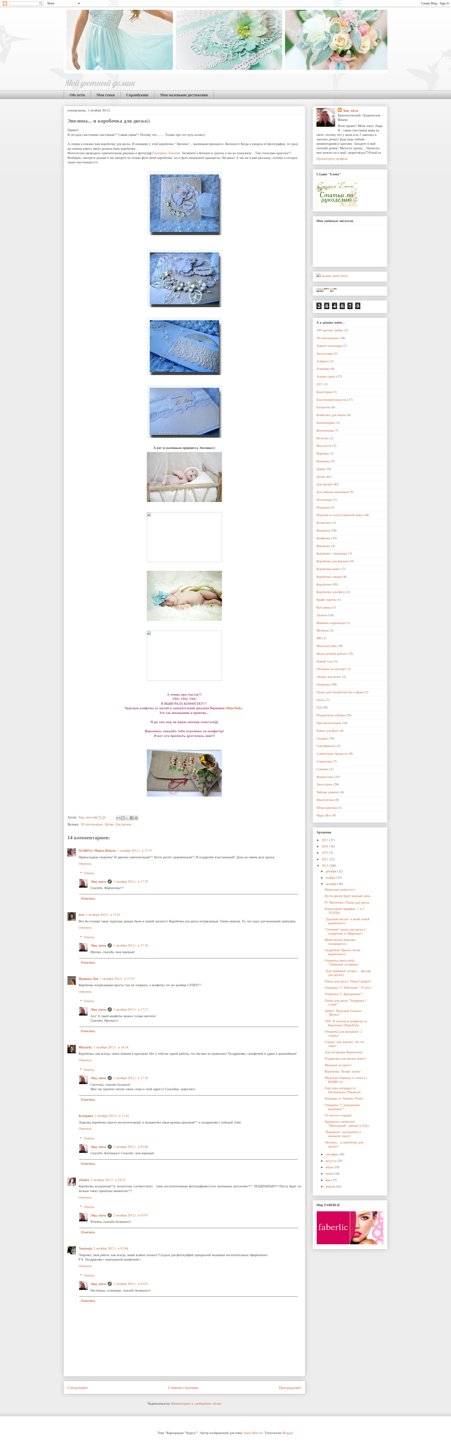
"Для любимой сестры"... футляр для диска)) (348, 973)
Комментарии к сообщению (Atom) (196, 1403)
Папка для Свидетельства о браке (339, 692)
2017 (325, 840)
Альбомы (322, 368)
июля (330, 1167)
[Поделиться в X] (127, 818)
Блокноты (323, 407)
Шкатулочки (325, 800)
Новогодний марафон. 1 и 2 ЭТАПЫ (344, 910)
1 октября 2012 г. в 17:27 (130, 1009)
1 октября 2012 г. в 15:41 (103, 914)
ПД (318, 707)
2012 (325, 865)
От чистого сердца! (338, 1115)
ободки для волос (328, 676)
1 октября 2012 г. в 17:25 (130, 881)
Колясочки (323, 522)
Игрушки (323, 507)
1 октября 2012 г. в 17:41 (111, 1115)
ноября (331, 877)
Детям (109, 824)
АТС (319, 384)
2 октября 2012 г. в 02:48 (110, 1248)
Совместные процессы (332, 753)
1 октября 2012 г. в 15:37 (134, 850)
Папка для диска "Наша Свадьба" (348, 981)
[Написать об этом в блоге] (123, 818)
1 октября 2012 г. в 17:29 (130, 1078)
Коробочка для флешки (332, 561)
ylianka (84, 1179)
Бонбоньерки (325, 422)
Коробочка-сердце (329, 576)
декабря (331, 871)
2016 (325, 846)
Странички (324, 761)
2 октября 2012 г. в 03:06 (130, 1146)
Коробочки (324, 584)
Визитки (322, 438)
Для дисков (123, 824)
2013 (325, 859)
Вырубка (322, 453)
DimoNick (234, 708)
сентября (332, 1154)
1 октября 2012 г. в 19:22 (108, 1179)
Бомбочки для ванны (331, 415)
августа (331, 1160)
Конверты (323, 530)
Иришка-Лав (88, 978)
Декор (320, 469)
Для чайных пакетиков (332, 492)
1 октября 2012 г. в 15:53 (117, 978)
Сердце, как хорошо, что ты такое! (344, 1043)
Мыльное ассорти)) (338, 1065)
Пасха (320, 700)
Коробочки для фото (330, 592)
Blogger (287, 1432)
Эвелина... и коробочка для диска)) (344, 1144)
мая (328, 1180)
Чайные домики (327, 792)
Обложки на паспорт (331, 669)
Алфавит (322, 361)
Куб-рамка (323, 607)
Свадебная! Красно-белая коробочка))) (342, 952)
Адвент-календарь (329, 345)
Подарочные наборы (330, 715)
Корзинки (323, 546)
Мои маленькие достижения (184, 94)
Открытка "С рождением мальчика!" (342, 1107)
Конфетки (323, 538)
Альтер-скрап (325, 376)
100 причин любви (329, 330)
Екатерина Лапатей (166, 153)
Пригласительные (328, 723)
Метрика (322, 630)
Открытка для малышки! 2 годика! (343, 1033)
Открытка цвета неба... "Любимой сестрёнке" (342, 962)
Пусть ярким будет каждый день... (349, 896)
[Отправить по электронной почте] (118, 818)
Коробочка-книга (328, 569)
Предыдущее (290, 1387)
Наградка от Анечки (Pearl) (344, 1098)
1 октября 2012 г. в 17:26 (130, 945)
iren (81, 914)
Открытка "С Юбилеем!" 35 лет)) (348, 987)
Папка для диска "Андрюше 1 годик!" (346, 1002)
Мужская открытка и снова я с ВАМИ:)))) (346, 1079)
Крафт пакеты (326, 599)
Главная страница (183, 1387)
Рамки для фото (327, 730)
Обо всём (77, 94)
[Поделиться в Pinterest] (136, 818)
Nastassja (85, 1248)
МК (318, 638)
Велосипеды (325, 430)
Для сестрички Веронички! (344, 1052)
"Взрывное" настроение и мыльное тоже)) (343, 1134)
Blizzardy (85, 1047)
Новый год (324, 661)
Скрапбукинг (137, 94)
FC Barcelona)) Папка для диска (347, 902)
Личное (321, 615)
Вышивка (323, 461)
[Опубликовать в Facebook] (131, 818)
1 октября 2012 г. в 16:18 (110, 1047)
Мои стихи (106, 94)
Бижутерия (324, 392)
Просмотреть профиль (332, 158)
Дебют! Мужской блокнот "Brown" (343, 1013)
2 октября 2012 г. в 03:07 (130, 1215)
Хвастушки (324, 784)
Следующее (77, 1387)
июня (330, 1173)
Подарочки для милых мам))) (345, 1058)
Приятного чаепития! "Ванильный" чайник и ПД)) (347, 1123)
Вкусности (323, 445)
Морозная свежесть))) (340, 889)
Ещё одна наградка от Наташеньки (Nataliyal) (343, 1090)
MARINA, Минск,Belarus (97, 850)
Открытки (323, 684)
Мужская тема (326, 646)
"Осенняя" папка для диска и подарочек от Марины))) (345, 931)
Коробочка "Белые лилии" (343, 1071)
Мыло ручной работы (331, 653)
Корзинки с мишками (331, 553)
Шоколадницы (326, 807)
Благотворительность (331, 399)
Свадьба (322, 738)
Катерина (86, 1115)
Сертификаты (325, 746)
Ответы (89, 873)
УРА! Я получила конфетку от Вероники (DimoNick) (346, 1023)
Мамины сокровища (330, 623)
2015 (325, 852)
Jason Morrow (253, 1432)
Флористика (324, 777)
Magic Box (323, 815)
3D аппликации (91, 824)
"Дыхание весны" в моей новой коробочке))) (347, 921)
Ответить (85, 863)
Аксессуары (324, 353)
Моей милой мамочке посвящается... (340, 941)
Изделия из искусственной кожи (339, 515)
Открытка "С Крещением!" (344, 994)
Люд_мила (86, 817)
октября (331, 884)
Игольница (324, 499)
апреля (331, 1186)
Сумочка (322, 769)
